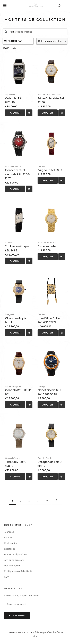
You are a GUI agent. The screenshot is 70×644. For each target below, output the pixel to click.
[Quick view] (29, 112)
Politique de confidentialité (18, 571)
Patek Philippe (13, 386)
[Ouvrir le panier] (65, 5)
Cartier (41, 166)
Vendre (8, 537)
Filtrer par (15, 41)
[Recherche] (59, 5)
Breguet (9, 314)
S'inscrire (17, 615)
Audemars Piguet (47, 242)
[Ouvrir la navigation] (4, 5)
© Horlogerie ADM (20, 632)
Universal (10, 94)
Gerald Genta (12, 458)
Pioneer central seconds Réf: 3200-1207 (17, 174)
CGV (6, 576)
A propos (9, 532)
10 (47, 500)
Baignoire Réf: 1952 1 (51, 170)
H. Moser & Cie (13, 166)
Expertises (9, 548)
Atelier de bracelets (14, 560)
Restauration (11, 543)
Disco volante (47, 246)
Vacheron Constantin (49, 94)
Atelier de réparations (15, 554)
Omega (42, 386)
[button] (52, 41)
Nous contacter (12, 565)
